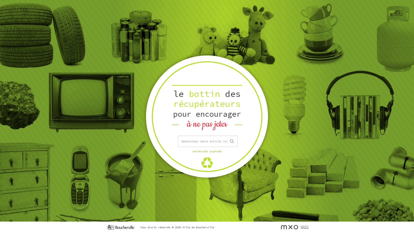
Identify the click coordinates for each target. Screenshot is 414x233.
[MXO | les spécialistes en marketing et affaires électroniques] (294, 227)
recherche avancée (207, 151)
